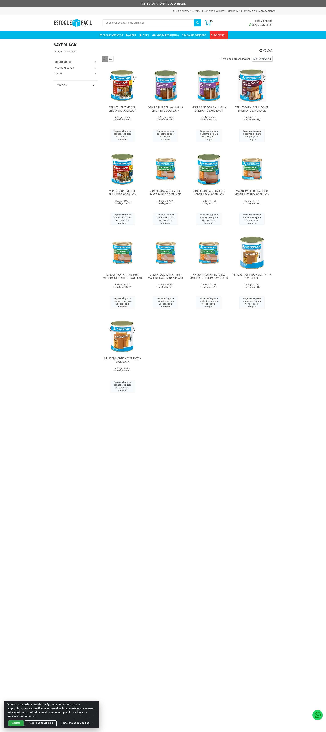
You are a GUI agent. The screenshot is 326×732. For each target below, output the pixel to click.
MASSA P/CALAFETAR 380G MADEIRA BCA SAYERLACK (166, 193)
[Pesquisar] (197, 22)
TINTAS (58, 73)
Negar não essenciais (41, 723)
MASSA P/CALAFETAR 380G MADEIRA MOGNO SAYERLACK (252, 193)
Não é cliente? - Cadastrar (224, 11)
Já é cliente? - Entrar (188, 11)
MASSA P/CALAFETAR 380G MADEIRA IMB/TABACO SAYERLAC (122, 276)
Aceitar (16, 723)
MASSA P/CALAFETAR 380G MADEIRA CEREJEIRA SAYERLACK (209, 276)
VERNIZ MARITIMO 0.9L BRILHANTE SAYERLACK (122, 193)
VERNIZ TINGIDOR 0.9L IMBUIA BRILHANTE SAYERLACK (209, 109)
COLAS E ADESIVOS (64, 68)
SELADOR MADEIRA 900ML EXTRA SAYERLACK (252, 276)
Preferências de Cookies (75, 723)
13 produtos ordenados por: (235, 58)
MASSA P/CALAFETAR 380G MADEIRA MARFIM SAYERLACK (165, 276)
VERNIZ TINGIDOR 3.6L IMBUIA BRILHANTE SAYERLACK (165, 109)
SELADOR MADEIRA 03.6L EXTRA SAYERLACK (122, 360)
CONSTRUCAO (63, 62)
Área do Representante (261, 11)
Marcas (62, 84)
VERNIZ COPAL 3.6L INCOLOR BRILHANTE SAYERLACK (252, 109)
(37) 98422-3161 (262, 24)
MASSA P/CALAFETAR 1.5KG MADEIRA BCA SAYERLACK (209, 193)
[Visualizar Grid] (105, 59)
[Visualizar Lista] (111, 59)
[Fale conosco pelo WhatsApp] (317, 715)
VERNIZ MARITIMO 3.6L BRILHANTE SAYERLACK (122, 109)
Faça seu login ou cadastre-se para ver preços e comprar (122, 135)
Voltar (267, 50)
